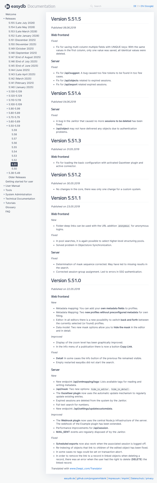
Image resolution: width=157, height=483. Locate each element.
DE (135, 6)
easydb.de (69, 478)
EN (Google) (147, 6)
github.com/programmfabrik (91, 478)
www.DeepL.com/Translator (86, 468)
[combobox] (109, 6)
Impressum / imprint (118, 478)
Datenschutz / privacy (142, 478)
